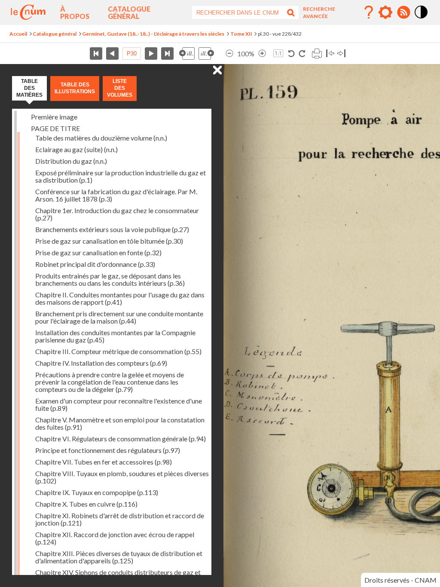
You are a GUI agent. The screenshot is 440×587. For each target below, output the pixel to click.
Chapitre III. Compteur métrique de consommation (118, 351)
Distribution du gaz (71, 161)
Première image (54, 117)
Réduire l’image (229, 53)
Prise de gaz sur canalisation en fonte (98, 252)
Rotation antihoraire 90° (291, 53)
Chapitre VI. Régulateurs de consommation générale (120, 438)
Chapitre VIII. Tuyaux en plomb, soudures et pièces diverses (122, 477)
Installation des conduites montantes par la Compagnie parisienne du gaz (115, 336)
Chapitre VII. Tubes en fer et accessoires (103, 462)
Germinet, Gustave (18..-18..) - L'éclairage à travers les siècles (153, 34)
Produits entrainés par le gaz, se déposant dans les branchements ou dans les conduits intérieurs (110, 279)
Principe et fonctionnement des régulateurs (107, 450)
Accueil (18, 34)
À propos (74, 12)
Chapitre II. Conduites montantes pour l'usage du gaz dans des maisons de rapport (120, 298)
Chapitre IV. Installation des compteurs (101, 363)
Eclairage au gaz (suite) (76, 149)
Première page (96, 53)
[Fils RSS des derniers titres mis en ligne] (403, 12)
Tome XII (241, 34)
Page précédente (112, 53)
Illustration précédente (187, 53)
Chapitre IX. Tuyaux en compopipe (96, 492)
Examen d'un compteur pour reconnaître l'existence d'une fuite (118, 404)
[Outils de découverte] (385, 12)
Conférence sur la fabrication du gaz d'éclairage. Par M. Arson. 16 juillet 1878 (116, 195)
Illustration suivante (206, 53)
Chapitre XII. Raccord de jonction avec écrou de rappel (114, 538)
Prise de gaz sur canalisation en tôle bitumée (109, 241)
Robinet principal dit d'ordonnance (95, 264)
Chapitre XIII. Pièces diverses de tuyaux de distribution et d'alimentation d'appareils (118, 557)
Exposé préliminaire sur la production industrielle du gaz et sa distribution (120, 176)
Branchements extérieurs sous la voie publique (112, 229)
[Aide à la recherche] (368, 12)
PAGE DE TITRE (55, 128)
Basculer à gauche (330, 53)
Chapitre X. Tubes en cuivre (86, 504)
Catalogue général (129, 12)
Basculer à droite (341, 53)
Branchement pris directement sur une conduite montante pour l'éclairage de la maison (119, 317)
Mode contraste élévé (421, 18)
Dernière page (167, 53)
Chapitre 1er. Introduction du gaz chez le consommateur (117, 214)
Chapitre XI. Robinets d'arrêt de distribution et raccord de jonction (119, 519)
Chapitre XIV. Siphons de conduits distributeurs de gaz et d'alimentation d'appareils (118, 576)
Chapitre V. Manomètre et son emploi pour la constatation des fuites (120, 423)
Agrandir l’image (262, 53)
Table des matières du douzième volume (101, 138)
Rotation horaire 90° (302, 53)
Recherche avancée (319, 12)
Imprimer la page (317, 53)
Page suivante (151, 53)
